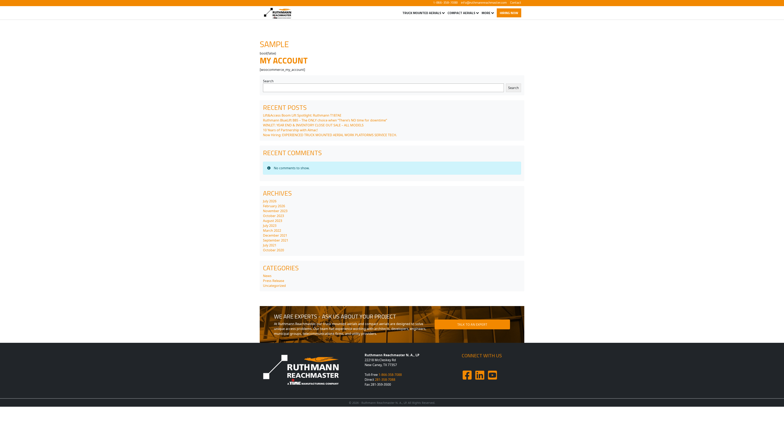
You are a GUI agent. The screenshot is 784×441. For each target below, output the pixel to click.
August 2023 (272, 220)
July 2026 (269, 201)
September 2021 (275, 240)
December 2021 (275, 235)
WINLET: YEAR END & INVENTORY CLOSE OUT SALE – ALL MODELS (313, 125)
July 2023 (269, 225)
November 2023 (275, 211)
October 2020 (273, 250)
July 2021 (269, 245)
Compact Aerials (461, 12)
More (486, 12)
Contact (515, 2)
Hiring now (509, 12)
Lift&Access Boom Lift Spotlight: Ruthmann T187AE (302, 115)
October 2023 (273, 216)
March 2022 (272, 230)
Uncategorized (274, 285)
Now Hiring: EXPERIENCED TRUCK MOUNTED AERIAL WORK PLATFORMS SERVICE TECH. (330, 135)
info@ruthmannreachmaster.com (484, 2)
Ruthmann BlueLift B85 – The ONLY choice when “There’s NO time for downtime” (325, 120)
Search (268, 81)
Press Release (273, 280)
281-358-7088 (385, 379)
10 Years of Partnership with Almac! (290, 130)
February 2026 (274, 206)
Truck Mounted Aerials (421, 12)
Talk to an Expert (472, 324)
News (267, 276)
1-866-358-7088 (445, 2)
